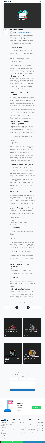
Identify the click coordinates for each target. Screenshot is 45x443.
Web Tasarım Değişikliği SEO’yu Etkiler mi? (30, 332)
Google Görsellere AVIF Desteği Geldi (11, 332)
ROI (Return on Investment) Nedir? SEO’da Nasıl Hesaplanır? (31, 358)
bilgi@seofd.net (41, 428)
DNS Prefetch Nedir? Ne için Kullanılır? (12, 358)
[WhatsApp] (12, 442)
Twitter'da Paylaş (28, 302)
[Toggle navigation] (40, 1)
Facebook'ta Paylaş (18, 302)
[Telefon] (34, 442)
